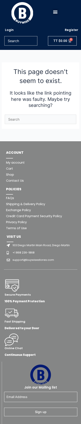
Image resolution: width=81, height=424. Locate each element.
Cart (9, 168)
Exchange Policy (18, 210)
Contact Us (15, 180)
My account (15, 162)
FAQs (10, 198)
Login (9, 30)
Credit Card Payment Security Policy (34, 216)
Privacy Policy (16, 222)
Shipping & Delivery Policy (25, 204)
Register (71, 30)
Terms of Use (16, 228)
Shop (10, 174)
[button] (55, 11)
